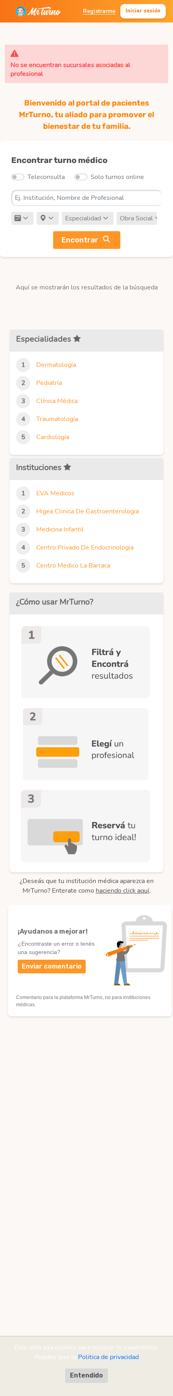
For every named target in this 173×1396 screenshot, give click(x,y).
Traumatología (57, 419)
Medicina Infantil (60, 529)
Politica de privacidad (108, 1357)
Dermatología (56, 364)
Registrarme (99, 11)
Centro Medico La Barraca (73, 565)
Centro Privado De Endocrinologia (85, 547)
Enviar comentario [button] (52, 966)
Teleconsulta (46, 177)
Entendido (86, 1375)
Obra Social (136, 218)
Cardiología (52, 437)
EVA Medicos (55, 493)
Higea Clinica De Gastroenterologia (87, 511)
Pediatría (49, 383)
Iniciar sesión (143, 10)
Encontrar (80, 240)
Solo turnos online (117, 177)
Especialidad (83, 218)
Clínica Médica (57, 401)
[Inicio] (38, 11)
